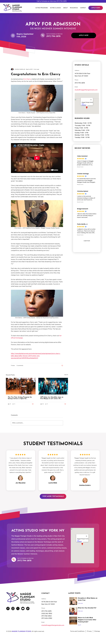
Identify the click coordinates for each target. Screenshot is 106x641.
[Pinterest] (27, 608)
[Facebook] (8, 608)
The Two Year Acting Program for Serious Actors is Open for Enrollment (20, 397)
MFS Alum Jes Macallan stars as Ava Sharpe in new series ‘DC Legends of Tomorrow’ (51, 397)
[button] (74, 7)
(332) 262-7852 (46, 614)
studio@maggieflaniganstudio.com (86, 90)
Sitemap (97, 631)
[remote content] (37, 158)
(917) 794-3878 (61, 1)
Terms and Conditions (77, 631)
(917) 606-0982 (46, 618)
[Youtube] (23, 608)
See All (66, 374)
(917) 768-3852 (46, 616)
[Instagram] (13, 608)
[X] (18, 608)
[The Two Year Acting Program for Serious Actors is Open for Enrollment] (21, 386)
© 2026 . (25, 631)
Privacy (89, 631)
